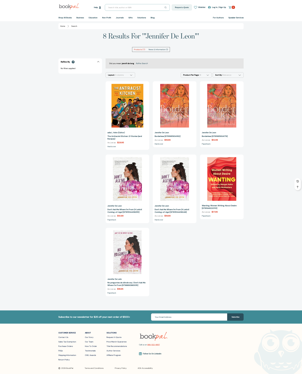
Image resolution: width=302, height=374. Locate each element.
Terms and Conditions (94, 368)
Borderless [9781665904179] (215, 136)
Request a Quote (182, 7)
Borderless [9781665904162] (167, 136)
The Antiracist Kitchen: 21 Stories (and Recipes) (124, 137)
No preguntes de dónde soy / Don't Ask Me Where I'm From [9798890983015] (126, 283)
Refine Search (142, 63)
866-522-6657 (153, 345)
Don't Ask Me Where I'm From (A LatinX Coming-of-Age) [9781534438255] (124, 210)
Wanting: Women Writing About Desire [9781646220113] (219, 206)
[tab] (139, 49)
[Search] (165, 7)
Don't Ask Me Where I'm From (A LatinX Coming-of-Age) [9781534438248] (172, 210)
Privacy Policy (121, 368)
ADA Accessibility (145, 368)
